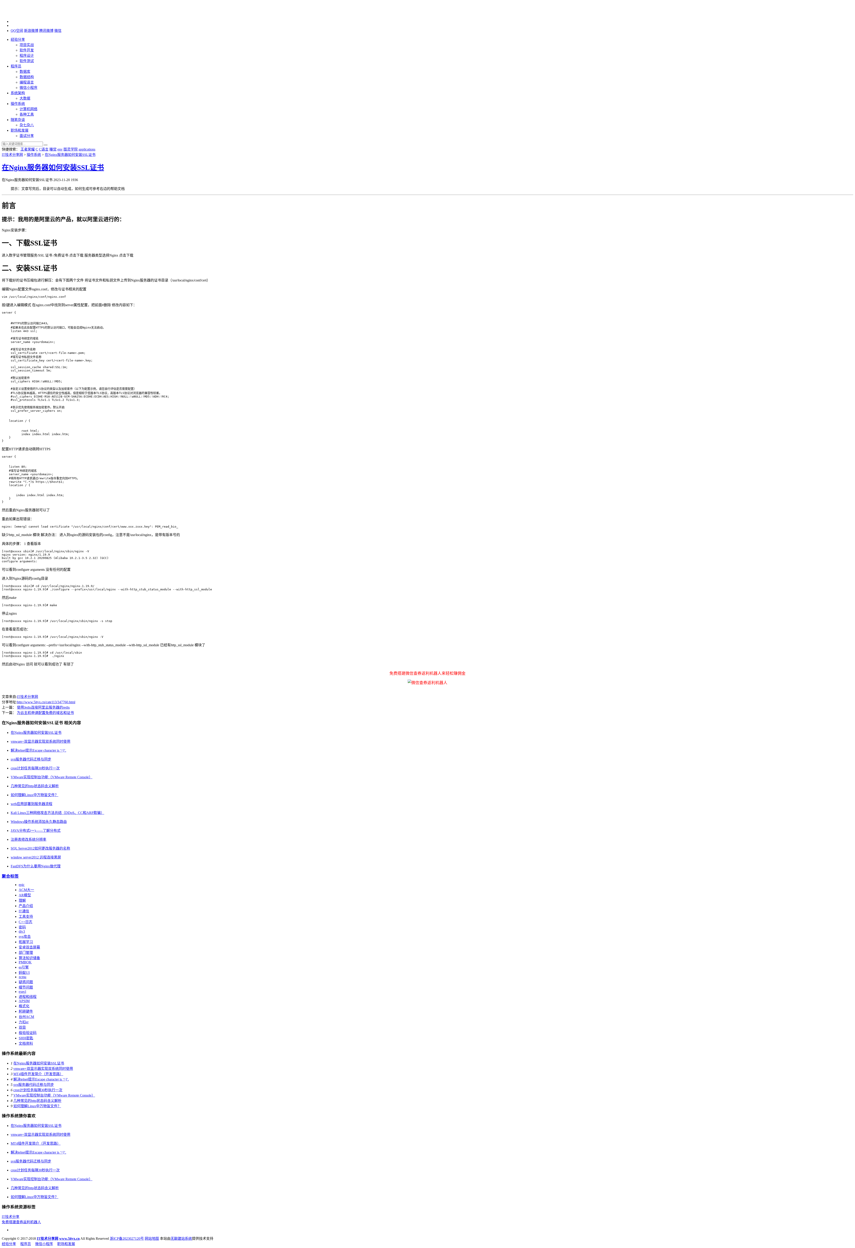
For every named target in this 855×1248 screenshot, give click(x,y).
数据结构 (27, 77)
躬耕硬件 (26, 1011)
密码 (22, 927)
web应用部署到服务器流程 (31, 804)
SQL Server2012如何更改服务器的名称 (40, 848)
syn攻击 (25, 936)
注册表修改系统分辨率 (28, 839)
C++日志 (25, 922)
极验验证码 (28, 1033)
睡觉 (53, 149)
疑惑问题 (26, 982)
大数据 (25, 98)
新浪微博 (31, 31)
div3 (22, 931)
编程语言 (27, 82)
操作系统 (18, 104)
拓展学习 (26, 942)
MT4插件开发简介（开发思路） (38, 1074)
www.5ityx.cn (69, 1238)
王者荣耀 (27, 149)
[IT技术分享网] (24, 14)
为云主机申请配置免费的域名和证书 (45, 713)
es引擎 (24, 967)
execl (22, 991)
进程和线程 (28, 997)
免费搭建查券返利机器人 (21, 1222)
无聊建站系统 (181, 1238)
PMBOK (25, 962)
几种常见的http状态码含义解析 (35, 786)
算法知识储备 (29, 958)
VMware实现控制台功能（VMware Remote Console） (51, 777)
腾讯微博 (46, 31)
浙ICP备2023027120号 (127, 1238)
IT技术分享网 (12, 155)
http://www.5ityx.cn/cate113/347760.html (46, 702)
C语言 (44, 149)
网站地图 (152, 1238)
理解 (22, 900)
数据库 (25, 71)
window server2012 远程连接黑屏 (36, 857)
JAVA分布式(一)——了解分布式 (36, 830)
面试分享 (27, 136)
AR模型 (25, 895)
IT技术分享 (10, 1217)
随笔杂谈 (18, 120)
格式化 (24, 1006)
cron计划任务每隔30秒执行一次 (35, 768)
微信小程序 (28, 88)
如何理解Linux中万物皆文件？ (34, 795)
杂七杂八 (27, 125)
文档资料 (26, 1043)
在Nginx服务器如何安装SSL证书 (70, 155)
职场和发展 (19, 130)
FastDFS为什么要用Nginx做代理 (36, 866)
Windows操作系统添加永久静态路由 (39, 822)
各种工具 (27, 114)
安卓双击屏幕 (29, 947)
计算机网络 (28, 109)
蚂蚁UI (24, 973)
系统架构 (18, 93)
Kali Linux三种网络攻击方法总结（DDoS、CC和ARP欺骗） (57, 813)
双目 (22, 1027)
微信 (57, 31)
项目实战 (27, 45)
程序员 (16, 66)
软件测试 (27, 61)
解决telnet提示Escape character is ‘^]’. (38, 750)
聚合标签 (10, 876)
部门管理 (26, 952)
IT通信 (24, 911)
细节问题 (26, 987)
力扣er (23, 1022)
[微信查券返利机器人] (427, 683)
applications (87, 149)
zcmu (22, 977)
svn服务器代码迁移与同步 (31, 759)
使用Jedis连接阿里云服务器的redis (43, 707)
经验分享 (18, 39)
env (60, 149)
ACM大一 (26, 890)
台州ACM (26, 1017)
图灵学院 (70, 149)
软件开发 (27, 50)
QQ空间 (17, 31)
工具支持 (26, 916)
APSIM (24, 1001)
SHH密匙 (26, 1038)
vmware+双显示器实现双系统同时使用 (40, 741)
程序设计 (27, 55)
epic (21, 885)
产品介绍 (26, 906)
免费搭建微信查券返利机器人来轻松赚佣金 (427, 673)
